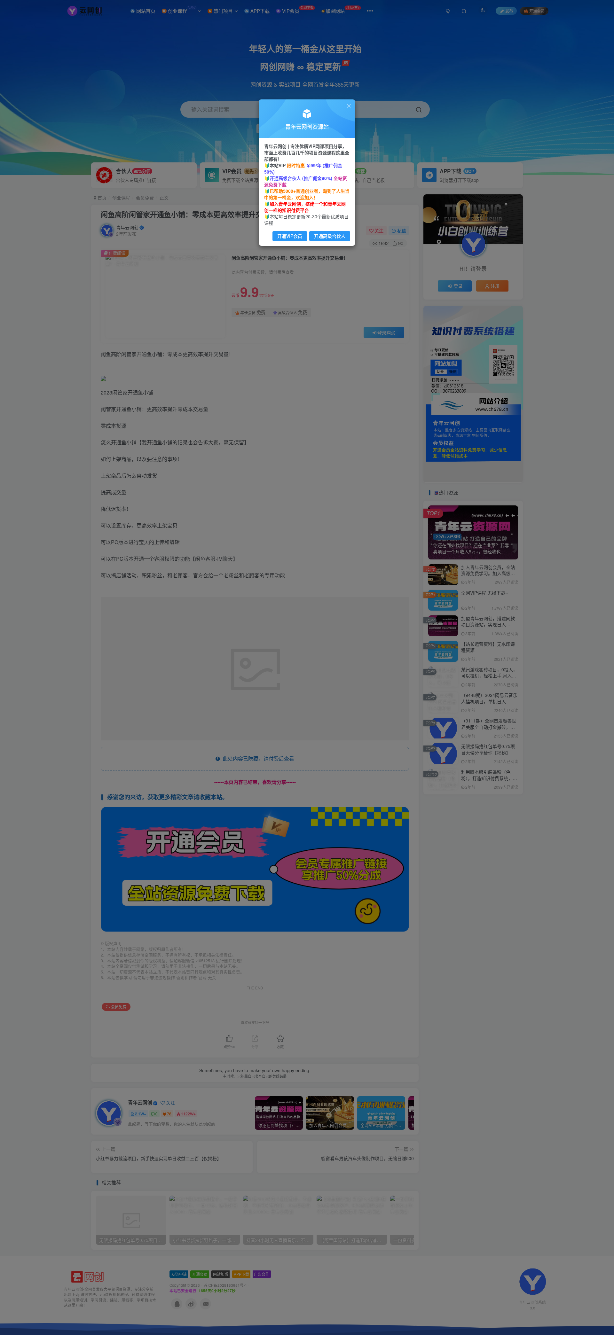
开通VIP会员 (289, 236)
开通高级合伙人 (329, 236)
